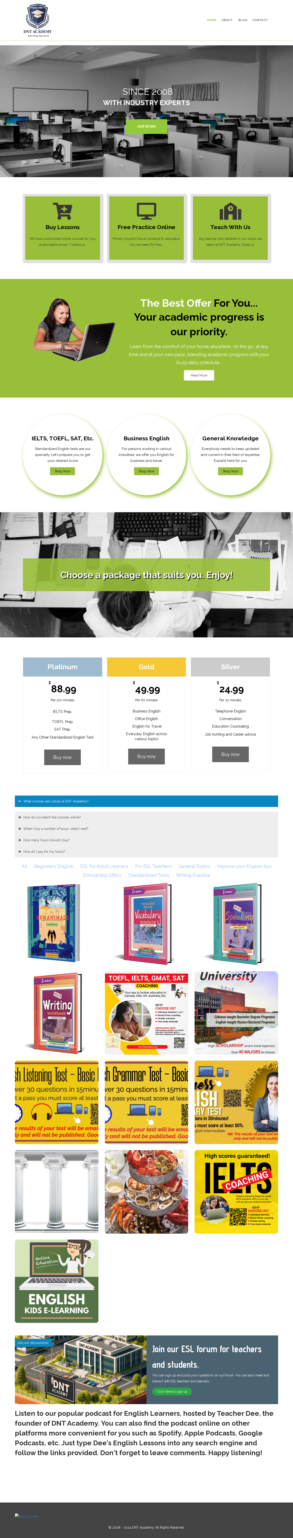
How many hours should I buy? (46, 840)
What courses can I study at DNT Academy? (56, 801)
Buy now (62, 757)
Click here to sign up (172, 1391)
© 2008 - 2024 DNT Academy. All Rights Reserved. (147, 1527)
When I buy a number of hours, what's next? (55, 829)
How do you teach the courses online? (52, 817)
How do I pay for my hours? (44, 851)
